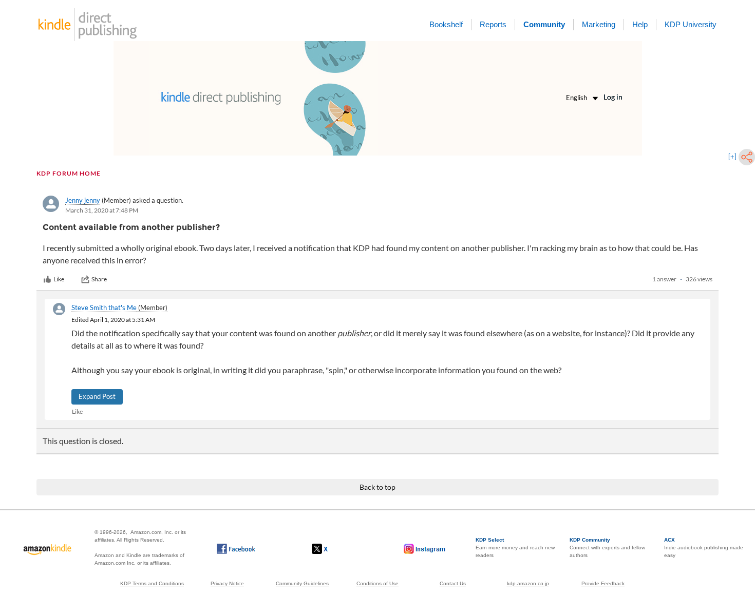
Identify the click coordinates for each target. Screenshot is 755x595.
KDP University (690, 24)
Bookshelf (446, 24)
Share (99, 279)
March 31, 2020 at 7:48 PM (101, 210)
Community (544, 24)
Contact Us (453, 583)
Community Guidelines (302, 583)
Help (640, 24)
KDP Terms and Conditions (152, 583)
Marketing (598, 24)
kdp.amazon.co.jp (528, 583)
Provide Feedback (603, 583)
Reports (493, 24)
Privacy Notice (227, 583)
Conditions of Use (377, 583)
